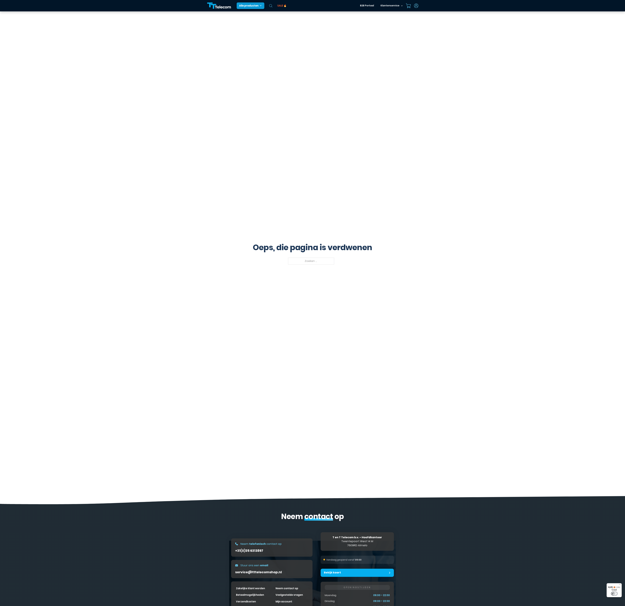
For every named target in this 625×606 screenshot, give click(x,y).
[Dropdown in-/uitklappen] (402, 6)
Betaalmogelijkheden (250, 595)
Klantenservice (390, 5)
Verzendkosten (246, 601)
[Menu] (620, 585)
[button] (357, 573)
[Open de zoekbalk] (270, 5)
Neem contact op (287, 588)
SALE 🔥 (282, 5)
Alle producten (248, 5)
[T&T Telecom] (219, 5)
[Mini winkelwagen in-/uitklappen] (408, 5)
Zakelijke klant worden (250, 588)
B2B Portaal (367, 5)
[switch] (614, 594)
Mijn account (284, 601)
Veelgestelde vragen (289, 595)
